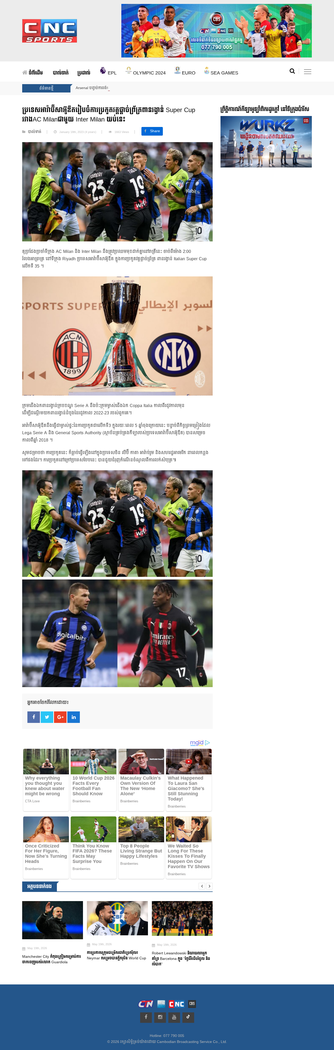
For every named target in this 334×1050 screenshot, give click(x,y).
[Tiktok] (188, 1017)
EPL (111, 73)
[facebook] (146, 1017)
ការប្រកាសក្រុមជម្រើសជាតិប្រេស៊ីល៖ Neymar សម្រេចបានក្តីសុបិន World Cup (52, 955)
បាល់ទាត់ (61, 73)
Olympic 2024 (149, 73)
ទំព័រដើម (35, 73)
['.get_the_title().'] (52, 918)
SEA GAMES (223, 73)
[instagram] (160, 1017)
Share (155, 131)
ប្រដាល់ (83, 73)
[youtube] (174, 1017)
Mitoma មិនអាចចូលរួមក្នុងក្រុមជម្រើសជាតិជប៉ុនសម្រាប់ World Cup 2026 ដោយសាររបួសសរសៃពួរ (182, 960)
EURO (188, 73)
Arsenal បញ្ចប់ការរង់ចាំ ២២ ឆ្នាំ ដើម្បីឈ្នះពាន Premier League (124, 88)
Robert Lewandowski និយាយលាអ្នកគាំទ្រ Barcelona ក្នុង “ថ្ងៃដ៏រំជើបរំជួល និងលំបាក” (116, 958)
